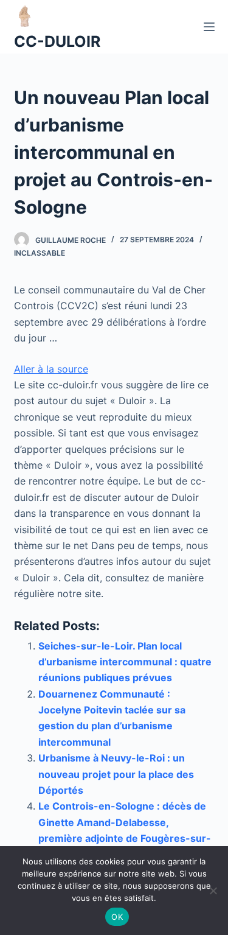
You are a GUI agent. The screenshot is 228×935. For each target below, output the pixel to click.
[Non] (213, 890)
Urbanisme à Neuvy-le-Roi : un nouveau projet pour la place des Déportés (116, 774)
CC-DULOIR (57, 41)
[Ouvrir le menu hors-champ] (209, 26)
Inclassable (39, 252)
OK (117, 917)
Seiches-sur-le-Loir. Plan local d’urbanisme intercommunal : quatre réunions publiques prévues (125, 662)
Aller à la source (51, 369)
